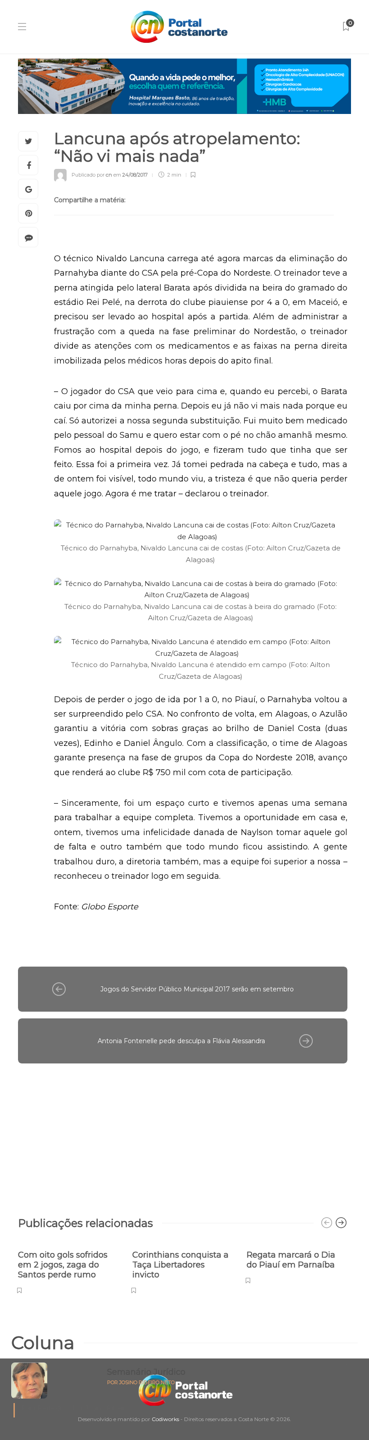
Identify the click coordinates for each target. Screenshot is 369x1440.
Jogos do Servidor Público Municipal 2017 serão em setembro (197, 989)
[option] (68, 1267)
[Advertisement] (182, 1135)
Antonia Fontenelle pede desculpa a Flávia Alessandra (181, 1041)
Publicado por (92, 175)
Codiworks (165, 1419)
